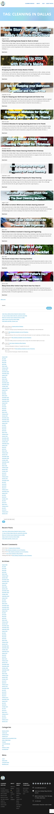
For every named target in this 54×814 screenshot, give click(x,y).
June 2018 (4, 484)
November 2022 (5, 419)
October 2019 (5, 471)
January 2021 (5, 454)
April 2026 (4, 364)
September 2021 (5, 443)
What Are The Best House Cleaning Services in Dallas (13, 317)
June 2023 (4, 406)
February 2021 (5, 452)
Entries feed (4, 760)
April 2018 (4, 486)
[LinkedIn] (40, 783)
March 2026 (4, 366)
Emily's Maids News (6, 740)
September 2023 (5, 401)
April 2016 (4, 497)
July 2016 (4, 495)
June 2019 (4, 473)
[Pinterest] (45, 783)
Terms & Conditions (36, 804)
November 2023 (5, 399)
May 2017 (4, 487)
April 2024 (4, 393)
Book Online (26, 788)
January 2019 (5, 478)
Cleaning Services (29, 3)
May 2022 (4, 428)
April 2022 (4, 430)
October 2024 (5, 386)
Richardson (19, 804)
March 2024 (4, 395)
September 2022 (5, 421)
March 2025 (4, 379)
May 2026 (4, 362)
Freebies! (4, 742)
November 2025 (5, 373)
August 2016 (4, 493)
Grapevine (18, 793)
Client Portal (49, 3)
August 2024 (4, 390)
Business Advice (5, 731)
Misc (3, 745)
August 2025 (4, 375)
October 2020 (5, 460)
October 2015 (5, 498)
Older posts (3, 299)
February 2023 (5, 414)
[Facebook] (33, 783)
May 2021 (4, 447)
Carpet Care (4, 732)
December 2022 (5, 417)
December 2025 (5, 371)
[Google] (47, 783)
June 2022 (4, 427)
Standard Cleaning (5, 791)
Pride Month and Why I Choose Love (10, 321)
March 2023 (4, 412)
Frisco (17, 808)
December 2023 (5, 397)
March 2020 (4, 465)
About (38, 3)
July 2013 (4, 508)
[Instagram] (35, 783)
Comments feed (5, 762)
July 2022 (4, 425)
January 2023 (5, 415)
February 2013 (5, 511)
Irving (17, 801)
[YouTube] (38, 783)
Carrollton (19, 799)
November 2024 (5, 384)
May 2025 (4, 377)
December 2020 (5, 456)
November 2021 (5, 439)
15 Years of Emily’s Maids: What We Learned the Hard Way (14, 315)
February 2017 (5, 489)
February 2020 (5, 467)
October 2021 (5, 441)
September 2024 (5, 388)
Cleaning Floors (5, 734)
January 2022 (5, 436)
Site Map (49, 804)
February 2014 (5, 506)
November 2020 (5, 458)
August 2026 (4, 356)
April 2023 (4, 410)
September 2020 (5, 462)
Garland (18, 806)
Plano (17, 803)
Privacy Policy (42, 804)
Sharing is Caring (5, 747)
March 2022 (4, 432)
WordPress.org (5, 764)
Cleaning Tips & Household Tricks (9, 738)
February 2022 (5, 434)
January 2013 (5, 513)
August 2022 (4, 423)
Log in (3, 758)
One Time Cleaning (5, 799)
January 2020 (5, 469)
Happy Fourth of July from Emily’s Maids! (10, 319)
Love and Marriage (6, 743)
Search (3, 305)
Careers (46, 804)
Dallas (17, 788)
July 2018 (4, 482)
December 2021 (5, 438)
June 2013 (4, 509)
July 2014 (4, 500)
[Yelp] (50, 783)
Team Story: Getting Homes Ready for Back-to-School (13, 313)
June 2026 (4, 360)
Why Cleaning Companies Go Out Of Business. (18, 332)
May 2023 (4, 408)
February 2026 (5, 368)
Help (43, 3)
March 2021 (4, 451)
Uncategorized (5, 749)
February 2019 (5, 476)
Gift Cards (25, 790)
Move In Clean (4, 795)
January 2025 (5, 380)
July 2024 (4, 392)
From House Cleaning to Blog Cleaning (17, 343)
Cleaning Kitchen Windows (17, 326)
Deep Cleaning (4, 793)
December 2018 (5, 480)
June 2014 (4, 502)
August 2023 (4, 403)
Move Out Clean (4, 797)
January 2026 (5, 369)
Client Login (26, 791)
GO (3, 521)
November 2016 (5, 491)
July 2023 (4, 404)
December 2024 (5, 382)
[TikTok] (43, 783)
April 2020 (4, 463)
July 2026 (4, 358)
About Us (13, 786)
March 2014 (4, 504)
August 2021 (4, 445)
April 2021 (4, 449)
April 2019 (4, 474)
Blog (12, 792)
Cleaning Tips (5, 736)
